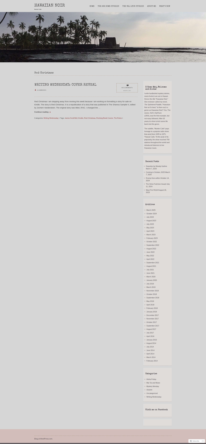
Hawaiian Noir (49, 6)
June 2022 (150, 252)
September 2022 (152, 245)
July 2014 (150, 347)
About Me (151, 6)
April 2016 (150, 336)
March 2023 (150, 235)
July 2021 (150, 270)
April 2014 (150, 354)
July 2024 (150, 217)
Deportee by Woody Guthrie (156, 166)
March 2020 (150, 277)
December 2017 (152, 315)
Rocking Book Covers (104, 118)
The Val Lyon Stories (133, 6)
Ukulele (149, 390)
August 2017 (151, 329)
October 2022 (151, 242)
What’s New (164, 6)
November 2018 (152, 291)
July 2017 (150, 333)
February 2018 (152, 308)
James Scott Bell (71, 118)
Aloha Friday (151, 379)
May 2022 (150, 256)
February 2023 (152, 238)
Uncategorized (152, 393)
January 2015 (151, 340)
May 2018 (150, 301)
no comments (127, 87)
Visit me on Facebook (156, 410)
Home (91, 6)
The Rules (118, 118)
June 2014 (150, 350)
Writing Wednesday (51, 118)
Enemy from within (153, 178)
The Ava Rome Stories (108, 6)
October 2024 (151, 214)
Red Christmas (89, 118)
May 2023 (150, 228)
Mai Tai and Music (153, 383)
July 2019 (150, 284)
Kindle (80, 118)
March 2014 (150, 357)
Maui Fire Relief (152, 190)
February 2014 (152, 361)
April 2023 (150, 231)
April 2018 (150, 305)
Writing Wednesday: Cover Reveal (65, 85)
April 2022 (150, 259)
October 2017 (151, 322)
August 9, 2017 (127, 90)
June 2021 (150, 273)
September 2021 (152, 263)
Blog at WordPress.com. (43, 439)
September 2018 (152, 298)
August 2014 (151, 343)
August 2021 (151, 266)
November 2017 (152, 319)
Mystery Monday (152, 386)
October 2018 (151, 294)
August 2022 (151, 249)
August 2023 (151, 221)
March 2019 (150, 287)
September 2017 (152, 326)
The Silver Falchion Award (156, 184)
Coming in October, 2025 (155, 172)
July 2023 (150, 224)
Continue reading (41, 112)
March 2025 (150, 210)
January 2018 (151, 312)
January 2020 (151, 280)
